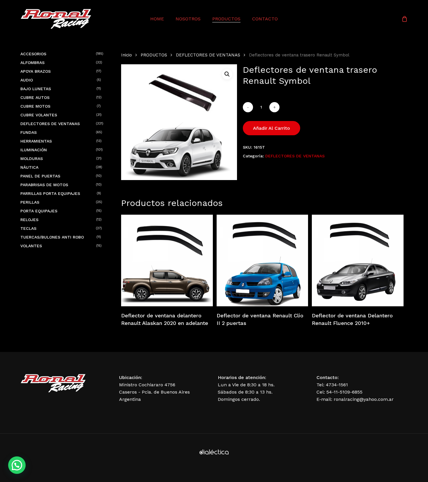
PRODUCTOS (154, 55)
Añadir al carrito (271, 128)
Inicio (126, 55)
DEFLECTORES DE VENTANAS (208, 55)
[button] (227, 74)
